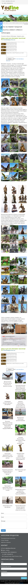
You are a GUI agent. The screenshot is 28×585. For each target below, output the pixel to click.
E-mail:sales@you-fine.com (9, 39)
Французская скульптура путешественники (20, 419)
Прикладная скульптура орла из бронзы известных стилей (8, 488)
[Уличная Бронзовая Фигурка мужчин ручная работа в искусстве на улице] (20, 499)
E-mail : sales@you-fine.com (8, 1)
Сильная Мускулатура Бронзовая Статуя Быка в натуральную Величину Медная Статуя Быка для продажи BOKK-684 (20, 440)
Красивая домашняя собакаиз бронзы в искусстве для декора (7, 472)
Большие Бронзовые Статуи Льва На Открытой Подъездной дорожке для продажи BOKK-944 (7, 423)
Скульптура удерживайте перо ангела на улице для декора (7, 455)
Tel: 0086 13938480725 (7, 3)
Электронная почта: (6, 566)
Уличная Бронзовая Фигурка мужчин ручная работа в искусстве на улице (20, 508)
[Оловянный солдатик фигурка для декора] (7, 395)
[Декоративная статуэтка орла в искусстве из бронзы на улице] (7, 376)
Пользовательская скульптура (8, 538)
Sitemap (21, 582)
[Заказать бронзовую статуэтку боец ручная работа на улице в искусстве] (20, 395)
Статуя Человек (4, 540)
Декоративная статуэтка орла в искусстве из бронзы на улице (7, 384)
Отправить (24, 578)
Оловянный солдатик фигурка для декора (7, 403)
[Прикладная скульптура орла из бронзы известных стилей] (7, 480)
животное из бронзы (6, 542)
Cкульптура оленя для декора (7, 506)
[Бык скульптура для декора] (20, 464)
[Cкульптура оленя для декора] (7, 499)
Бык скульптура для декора (20, 470)
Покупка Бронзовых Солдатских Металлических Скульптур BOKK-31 (20, 491)
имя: (2, 561)
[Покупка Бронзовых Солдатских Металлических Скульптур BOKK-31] (20, 482)
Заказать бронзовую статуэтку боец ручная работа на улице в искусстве (20, 404)
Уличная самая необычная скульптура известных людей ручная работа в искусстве (20, 456)
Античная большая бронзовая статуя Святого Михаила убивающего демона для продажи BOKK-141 (20, 388)
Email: (8, 548)
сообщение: (4, 571)
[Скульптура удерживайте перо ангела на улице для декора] (7, 447)
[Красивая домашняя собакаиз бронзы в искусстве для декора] (7, 464)
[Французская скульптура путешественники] (20, 411)
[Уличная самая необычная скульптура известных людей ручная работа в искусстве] (20, 447)
